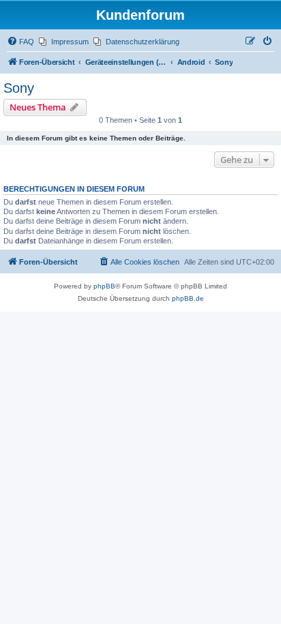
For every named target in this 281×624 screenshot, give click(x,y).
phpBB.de (188, 298)
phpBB (104, 286)
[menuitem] (20, 41)
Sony (18, 87)
